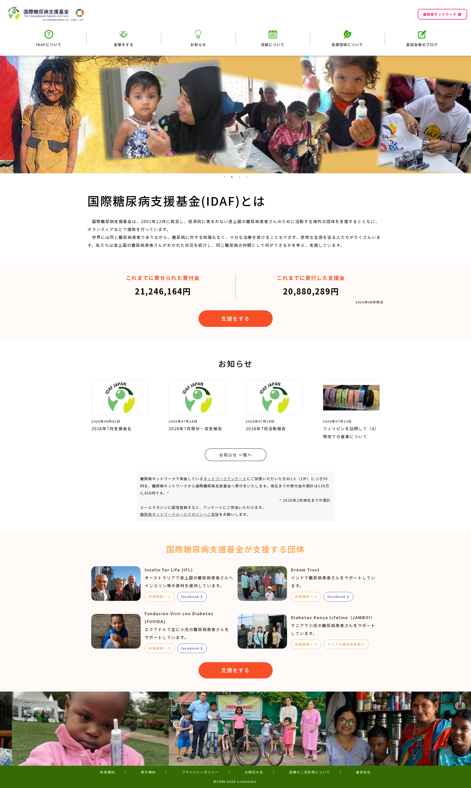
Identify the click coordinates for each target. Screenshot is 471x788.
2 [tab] (231, 177)
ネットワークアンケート (225, 478)
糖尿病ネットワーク (440, 14)
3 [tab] (239, 177)
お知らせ (198, 44)
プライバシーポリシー (200, 772)
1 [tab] (224, 177)
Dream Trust (305, 570)
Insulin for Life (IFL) (169, 570)
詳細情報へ (158, 596)
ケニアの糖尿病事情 (344, 644)
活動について (273, 44)
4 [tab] (246, 177)
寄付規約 (148, 772)
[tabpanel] (235, 114)
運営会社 (363, 772)
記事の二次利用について (309, 772)
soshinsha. (247, 781)
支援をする (124, 44)
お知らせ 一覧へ (235, 455)
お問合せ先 (254, 772)
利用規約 (107, 772)
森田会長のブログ (422, 44)
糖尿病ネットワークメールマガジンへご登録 (179, 514)
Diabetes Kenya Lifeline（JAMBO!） (333, 617)
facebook (190, 596)
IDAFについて (49, 44)
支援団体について (347, 44)
